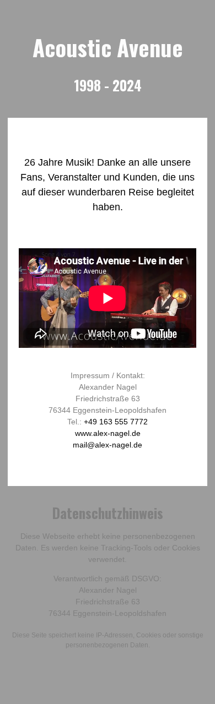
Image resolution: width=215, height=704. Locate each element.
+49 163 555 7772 (116, 421)
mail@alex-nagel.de (107, 444)
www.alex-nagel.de (108, 433)
